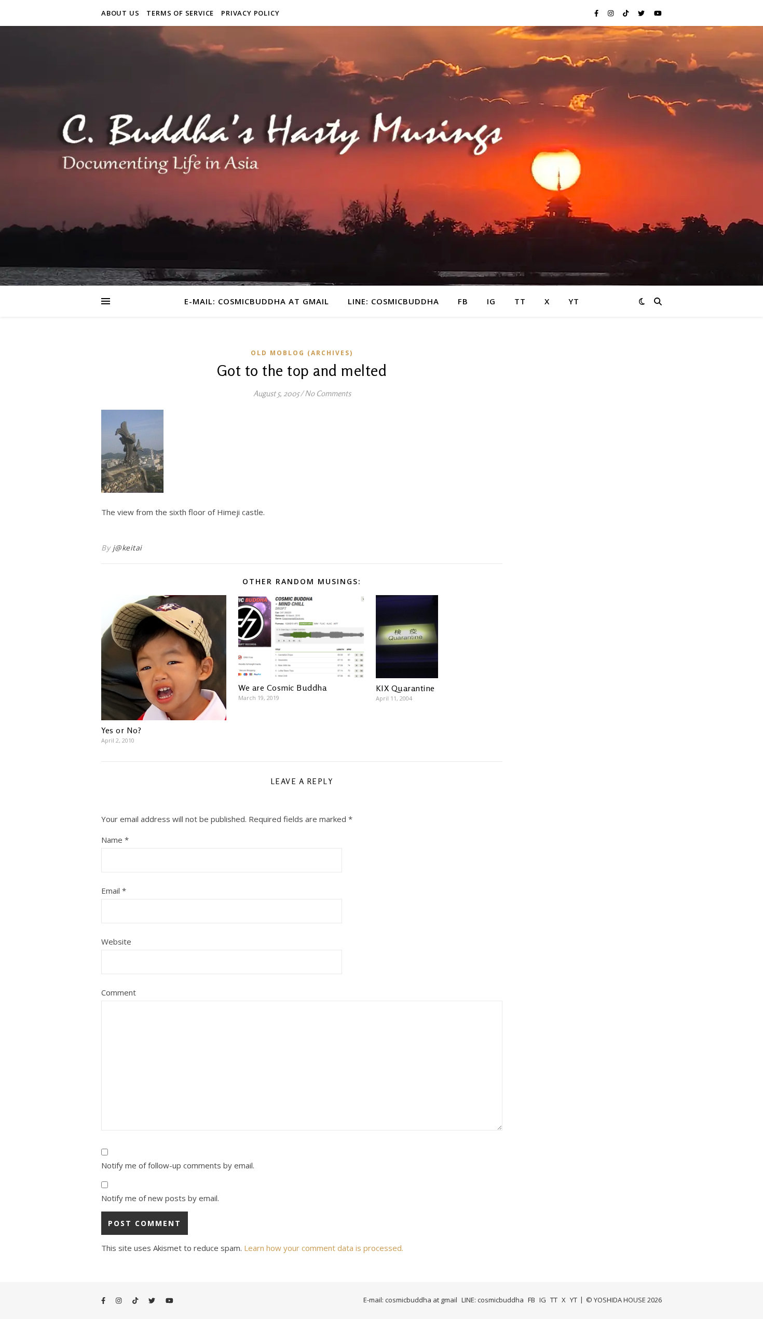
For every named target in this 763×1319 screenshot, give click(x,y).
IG (491, 301)
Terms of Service (180, 13)
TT (520, 301)
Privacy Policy (250, 13)
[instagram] (611, 13)
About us (120, 13)
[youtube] (658, 13)
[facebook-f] (597, 13)
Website (116, 941)
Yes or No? (121, 730)
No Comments (328, 393)
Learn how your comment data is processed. (323, 1248)
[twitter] (642, 13)
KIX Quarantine (405, 688)
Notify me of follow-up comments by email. (177, 1165)
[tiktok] (626, 13)
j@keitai (127, 548)
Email (113, 890)
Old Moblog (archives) (302, 352)
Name (115, 840)
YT (573, 301)
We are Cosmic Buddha (282, 687)
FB (463, 301)
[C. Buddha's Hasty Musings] (381, 156)
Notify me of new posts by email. (160, 1198)
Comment (118, 992)
